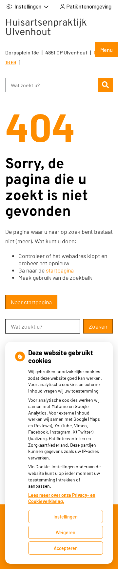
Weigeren (65, 532)
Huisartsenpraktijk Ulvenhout (46, 28)
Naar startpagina (31, 302)
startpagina (60, 270)
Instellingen (65, 516)
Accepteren (66, 548)
